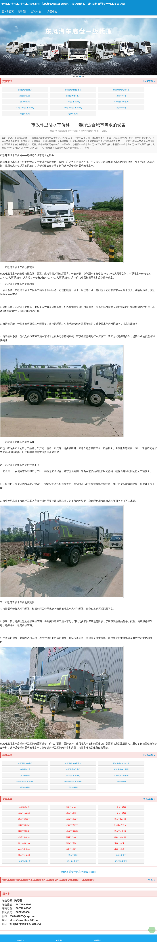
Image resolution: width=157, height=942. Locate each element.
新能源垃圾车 (25, 95)
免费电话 (21, 940)
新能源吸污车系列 (73, 95)
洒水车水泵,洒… (121, 831)
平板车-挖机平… (121, 837)
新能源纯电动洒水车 (73, 89)
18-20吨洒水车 (121, 861)
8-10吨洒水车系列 (121, 101)
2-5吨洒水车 (121, 855)
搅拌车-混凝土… (121, 849)
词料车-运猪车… (73, 837)
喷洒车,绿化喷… (25, 837)
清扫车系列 (121, 107)
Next (153, 46)
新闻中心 (36, 11)
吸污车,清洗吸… (25, 831)
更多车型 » (149, 798)
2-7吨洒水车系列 (73, 101)
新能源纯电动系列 (25, 89)
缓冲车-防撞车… (25, 819)
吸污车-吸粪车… (73, 813)
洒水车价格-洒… (25, 855)
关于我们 (22, 11)
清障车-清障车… (73, 843)
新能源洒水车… (25, 807)
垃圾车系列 (73, 113)
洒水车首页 (8, 11)
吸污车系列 (25, 113)
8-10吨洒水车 (25, 861)
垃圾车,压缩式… (25, 825)
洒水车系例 (73, 855)
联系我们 (97, 940)
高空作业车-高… (25, 849)
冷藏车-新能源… (25, 813)
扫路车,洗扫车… (73, 825)
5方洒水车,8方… (121, 825)
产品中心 (52, 11)
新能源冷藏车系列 (121, 769)
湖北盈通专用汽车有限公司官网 (78, 871)
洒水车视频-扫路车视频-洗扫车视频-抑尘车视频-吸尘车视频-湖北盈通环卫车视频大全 (48, 880)
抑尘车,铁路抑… (73, 831)
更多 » (151, 880)
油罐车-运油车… (121, 843)
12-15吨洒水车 (73, 861)
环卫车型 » (149, 81)
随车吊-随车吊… (25, 843)
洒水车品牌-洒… (121, 819)
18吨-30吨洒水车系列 (73, 107)
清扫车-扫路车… (73, 807)
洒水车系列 (25, 101)
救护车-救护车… (73, 849)
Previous (3, 46)
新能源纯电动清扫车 (121, 89)
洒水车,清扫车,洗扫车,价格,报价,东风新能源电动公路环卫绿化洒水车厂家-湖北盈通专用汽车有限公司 (63, 4)
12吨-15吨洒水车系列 (25, 107)
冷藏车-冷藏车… (73, 819)
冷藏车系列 (121, 95)
